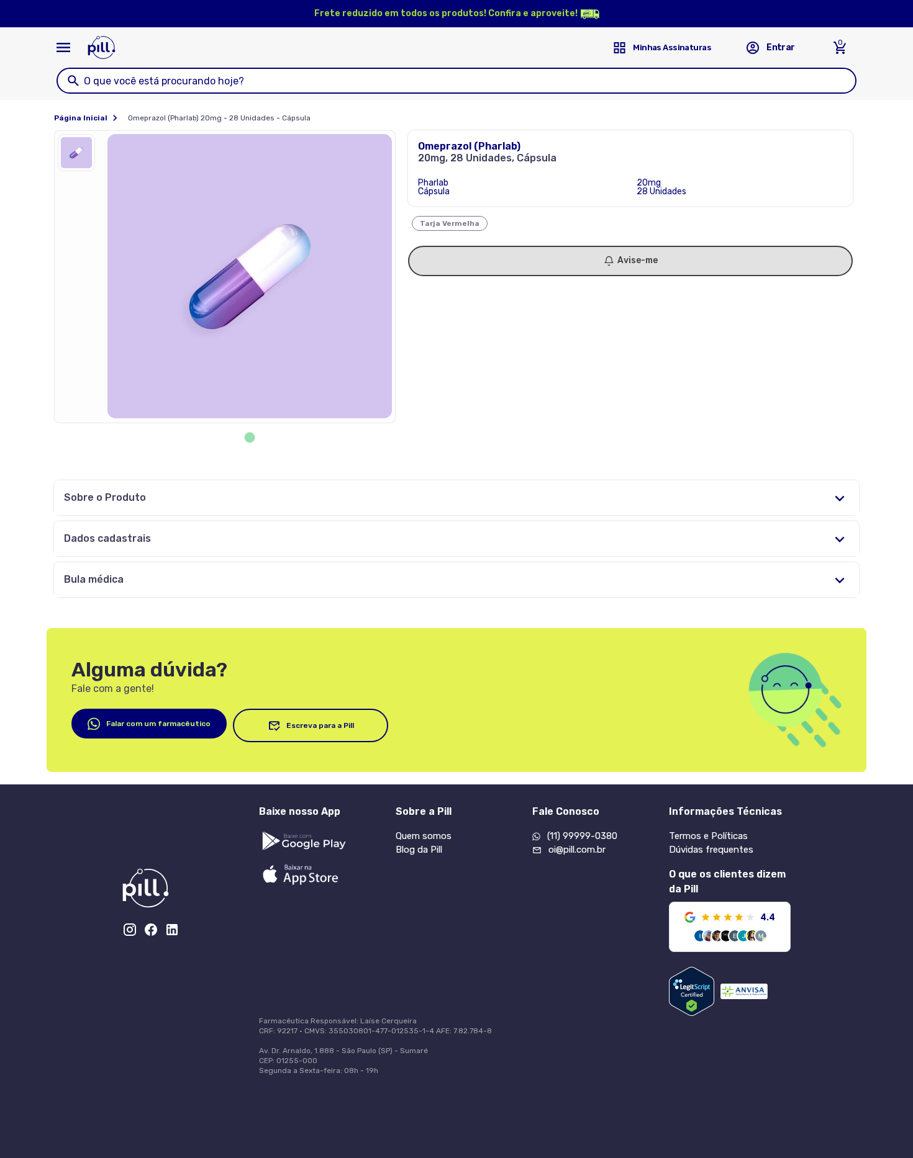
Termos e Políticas (708, 836)
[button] (79, 155)
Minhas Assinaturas (672, 47)
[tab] (250, 438)
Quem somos (424, 836)
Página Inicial (80, 118)
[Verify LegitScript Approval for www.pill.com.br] (691, 991)
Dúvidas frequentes (711, 849)
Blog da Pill (419, 849)
